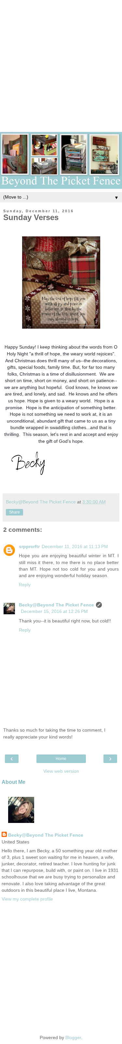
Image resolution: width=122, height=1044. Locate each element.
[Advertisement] (61, 61)
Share (14, 512)
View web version (61, 771)
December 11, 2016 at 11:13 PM (75, 546)
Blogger (73, 1037)
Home (61, 758)
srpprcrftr (29, 546)
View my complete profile (27, 899)
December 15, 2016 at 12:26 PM (54, 611)
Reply (25, 584)
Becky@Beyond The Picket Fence (56, 604)
